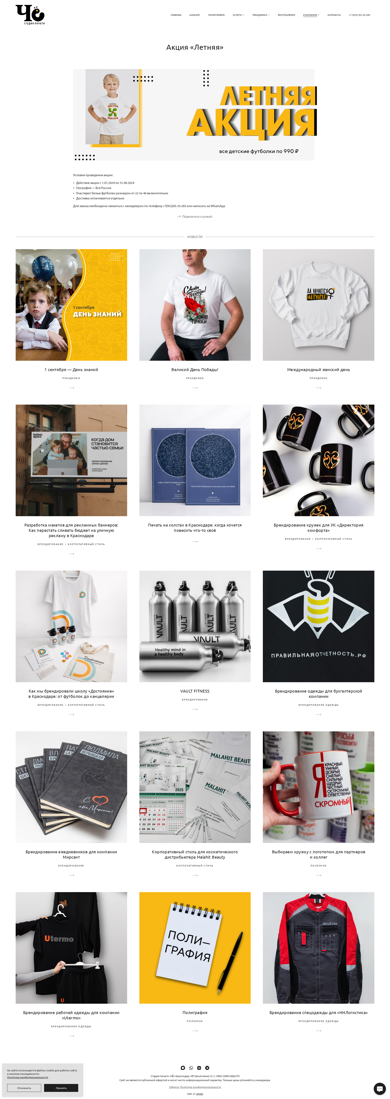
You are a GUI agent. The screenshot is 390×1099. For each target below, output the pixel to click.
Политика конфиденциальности (200, 1087)
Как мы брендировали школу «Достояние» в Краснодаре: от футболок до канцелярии (71, 693)
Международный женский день (318, 369)
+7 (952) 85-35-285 (359, 14)
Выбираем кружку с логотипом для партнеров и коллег (318, 854)
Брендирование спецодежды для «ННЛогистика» (319, 1012)
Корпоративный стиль (86, 544)
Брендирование (50, 544)
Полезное (319, 865)
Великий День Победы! (194, 369)
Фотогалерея (286, 14)
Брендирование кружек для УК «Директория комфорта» (319, 527)
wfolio (199, 1093)
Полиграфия (216, 14)
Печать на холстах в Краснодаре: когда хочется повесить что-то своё (195, 527)
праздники (71, 378)
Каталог (195, 14)
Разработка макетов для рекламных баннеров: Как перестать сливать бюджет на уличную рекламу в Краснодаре (71, 530)
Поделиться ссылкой (197, 216)
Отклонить (24, 1088)
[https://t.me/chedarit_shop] (207, 1067)
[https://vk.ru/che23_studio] (199, 1067)
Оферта (174, 1087)
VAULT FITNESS (194, 690)
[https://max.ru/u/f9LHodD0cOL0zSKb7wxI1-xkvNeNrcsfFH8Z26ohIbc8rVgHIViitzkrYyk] (183, 1067)
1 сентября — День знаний (71, 369)
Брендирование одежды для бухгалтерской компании (318, 693)
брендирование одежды (319, 704)
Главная (176, 14)
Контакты (334, 14)
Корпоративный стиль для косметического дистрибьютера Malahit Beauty (195, 854)
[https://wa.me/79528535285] (191, 1067)
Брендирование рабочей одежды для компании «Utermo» (71, 1015)
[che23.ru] (30, 15)
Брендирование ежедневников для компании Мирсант (71, 854)
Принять (61, 1088)
